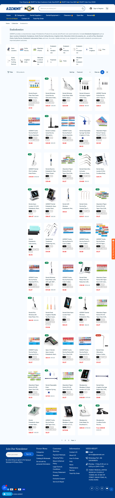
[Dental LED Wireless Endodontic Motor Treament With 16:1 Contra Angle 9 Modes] (68, 195)
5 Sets (47, 102)
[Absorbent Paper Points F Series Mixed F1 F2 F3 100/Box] (102, 121)
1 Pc (81, 211)
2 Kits (84, 176)
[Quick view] (39, 80)
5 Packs (35, 137)
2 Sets (51, 100)
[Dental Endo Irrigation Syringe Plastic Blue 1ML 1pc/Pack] (102, 376)
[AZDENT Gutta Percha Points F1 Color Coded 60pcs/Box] (85, 230)
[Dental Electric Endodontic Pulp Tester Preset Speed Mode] (51, 159)
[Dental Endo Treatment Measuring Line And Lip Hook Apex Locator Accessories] (51, 230)
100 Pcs (103, 394)
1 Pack (30, 137)
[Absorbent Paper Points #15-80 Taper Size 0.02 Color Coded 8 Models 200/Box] (34, 376)
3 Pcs (84, 211)
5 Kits (88, 176)
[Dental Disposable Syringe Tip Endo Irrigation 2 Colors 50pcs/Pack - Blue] (83, 138)
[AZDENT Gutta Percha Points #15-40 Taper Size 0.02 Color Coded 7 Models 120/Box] (102, 230)
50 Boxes (31, 105)
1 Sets (81, 392)
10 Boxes (31, 102)
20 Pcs (102, 392)
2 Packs (85, 141)
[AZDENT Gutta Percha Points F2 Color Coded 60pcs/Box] (68, 268)
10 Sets (52, 102)
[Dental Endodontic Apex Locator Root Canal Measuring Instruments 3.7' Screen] (34, 411)
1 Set (47, 100)
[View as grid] (102, 72)
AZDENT (20, 494)
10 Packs (31, 140)
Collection (15, 23)
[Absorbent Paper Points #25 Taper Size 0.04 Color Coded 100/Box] (102, 268)
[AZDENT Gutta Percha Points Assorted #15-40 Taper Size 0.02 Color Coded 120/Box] (34, 340)
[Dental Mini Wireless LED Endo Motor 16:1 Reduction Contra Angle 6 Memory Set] (34, 303)
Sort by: (72, 72)
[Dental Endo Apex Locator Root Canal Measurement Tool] (68, 303)
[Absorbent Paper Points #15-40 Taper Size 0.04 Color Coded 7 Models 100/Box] (68, 159)
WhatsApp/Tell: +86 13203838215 (95, 459)
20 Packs (36, 140)
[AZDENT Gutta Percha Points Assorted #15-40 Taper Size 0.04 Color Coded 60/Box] (85, 340)
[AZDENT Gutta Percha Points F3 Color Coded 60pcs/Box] (68, 230)
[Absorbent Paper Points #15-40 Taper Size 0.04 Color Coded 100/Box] (102, 303)
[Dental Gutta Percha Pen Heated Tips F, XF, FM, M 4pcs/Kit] (85, 195)
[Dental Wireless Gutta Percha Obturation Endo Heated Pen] (51, 84)
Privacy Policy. (18, 462)
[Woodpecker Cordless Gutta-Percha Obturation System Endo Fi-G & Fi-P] (102, 411)
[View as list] (107, 72)
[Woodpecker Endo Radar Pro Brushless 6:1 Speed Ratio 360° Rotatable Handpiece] (85, 411)
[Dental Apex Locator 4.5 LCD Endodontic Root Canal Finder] (34, 195)
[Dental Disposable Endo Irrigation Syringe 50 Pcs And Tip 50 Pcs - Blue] (49, 392)
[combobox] (61, 8)
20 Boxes (36, 102)
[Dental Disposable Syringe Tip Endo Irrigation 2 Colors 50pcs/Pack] (85, 121)
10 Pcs (81, 213)
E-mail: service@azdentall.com (96, 453)
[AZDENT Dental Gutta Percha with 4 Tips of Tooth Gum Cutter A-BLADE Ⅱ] (102, 84)
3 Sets (51, 137)
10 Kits (81, 178)
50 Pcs (98, 394)
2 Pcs (33, 249)
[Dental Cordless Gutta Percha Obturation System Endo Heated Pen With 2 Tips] (51, 121)
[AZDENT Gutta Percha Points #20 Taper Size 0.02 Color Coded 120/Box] (51, 411)
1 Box (30, 100)
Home (8, 23)
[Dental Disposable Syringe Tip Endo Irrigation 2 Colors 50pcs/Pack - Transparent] (80, 138)
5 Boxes (34, 100)
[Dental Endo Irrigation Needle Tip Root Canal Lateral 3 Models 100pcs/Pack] (51, 303)
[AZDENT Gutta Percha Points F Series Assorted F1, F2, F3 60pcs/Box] (34, 121)
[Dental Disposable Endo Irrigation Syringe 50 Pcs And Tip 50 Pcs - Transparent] (46, 392)
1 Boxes (98, 211)
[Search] (83, 9)
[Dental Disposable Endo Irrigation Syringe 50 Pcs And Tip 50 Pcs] (51, 376)
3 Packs (48, 322)
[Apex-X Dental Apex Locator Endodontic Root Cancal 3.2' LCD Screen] (51, 340)
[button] (113, 249)
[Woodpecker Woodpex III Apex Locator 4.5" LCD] (85, 376)
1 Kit (81, 176)
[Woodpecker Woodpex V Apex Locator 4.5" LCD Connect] (68, 411)
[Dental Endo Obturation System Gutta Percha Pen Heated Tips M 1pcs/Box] (102, 340)
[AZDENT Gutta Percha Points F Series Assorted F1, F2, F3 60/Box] (68, 121)
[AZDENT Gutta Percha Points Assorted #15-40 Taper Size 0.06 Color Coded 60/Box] (34, 268)
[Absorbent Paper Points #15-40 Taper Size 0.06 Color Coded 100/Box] (68, 376)
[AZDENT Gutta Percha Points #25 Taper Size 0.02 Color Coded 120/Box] (68, 340)
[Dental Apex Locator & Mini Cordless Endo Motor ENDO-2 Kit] (102, 159)
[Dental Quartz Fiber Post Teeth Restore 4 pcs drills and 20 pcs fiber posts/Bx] (34, 84)
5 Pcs (88, 211)
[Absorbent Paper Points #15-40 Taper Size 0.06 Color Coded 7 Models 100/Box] (102, 195)
